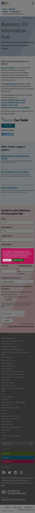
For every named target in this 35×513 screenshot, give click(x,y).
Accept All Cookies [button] (17, 260)
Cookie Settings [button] (7, 260)
